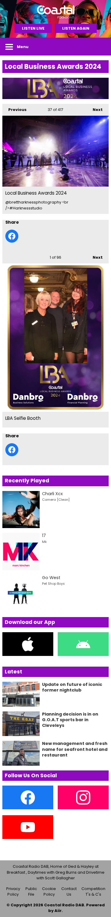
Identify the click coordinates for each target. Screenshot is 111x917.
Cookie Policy (49, 891)
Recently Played (27, 480)
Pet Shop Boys (53, 583)
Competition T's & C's (93, 891)
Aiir (58, 910)
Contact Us (69, 891)
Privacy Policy (13, 891)
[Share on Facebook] (11, 236)
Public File (31, 891)
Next (95, 109)
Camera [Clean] (56, 499)
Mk (44, 541)
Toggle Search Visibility (100, 46)
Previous (14, 109)
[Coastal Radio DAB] (55, 12)
